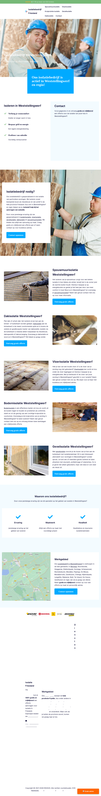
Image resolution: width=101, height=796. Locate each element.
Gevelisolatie (67, 11)
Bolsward (45, 709)
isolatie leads (33, 716)
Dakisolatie (49, 16)
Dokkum (60, 704)
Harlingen (45, 706)
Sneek (53, 704)
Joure (61, 701)
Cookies (67, 791)
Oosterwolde (61, 709)
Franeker (67, 706)
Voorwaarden (50, 791)
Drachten (55, 701)
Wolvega (60, 706)
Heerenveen (46, 704)
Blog (41, 791)
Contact (59, 16)
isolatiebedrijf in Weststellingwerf (70, 564)
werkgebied (49, 696)
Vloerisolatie (66, 7)
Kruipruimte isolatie (52, 11)
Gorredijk (45, 712)
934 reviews (50, 2)
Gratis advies (89, 791)
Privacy (59, 791)
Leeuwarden (46, 701)
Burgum (52, 709)
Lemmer (53, 706)
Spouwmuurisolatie (52, 7)
